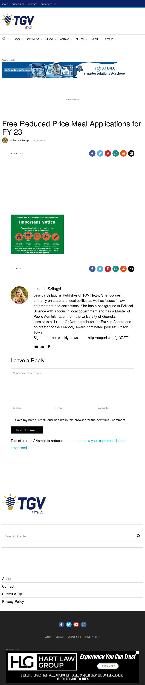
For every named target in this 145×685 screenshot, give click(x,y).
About (6, 578)
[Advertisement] (72, 109)
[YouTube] (36, 347)
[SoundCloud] (42, 347)
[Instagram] (83, 624)
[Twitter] (100, 153)
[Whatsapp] (115, 153)
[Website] (48, 347)
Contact (8, 586)
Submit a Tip (12, 593)
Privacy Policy (13, 601)
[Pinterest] (108, 153)
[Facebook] (92, 153)
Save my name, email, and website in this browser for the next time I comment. (70, 419)
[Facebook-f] (61, 624)
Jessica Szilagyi (21, 140)
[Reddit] (123, 153)
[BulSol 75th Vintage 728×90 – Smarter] (66, 69)
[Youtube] (76, 624)
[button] (4, 38)
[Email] (131, 153)
